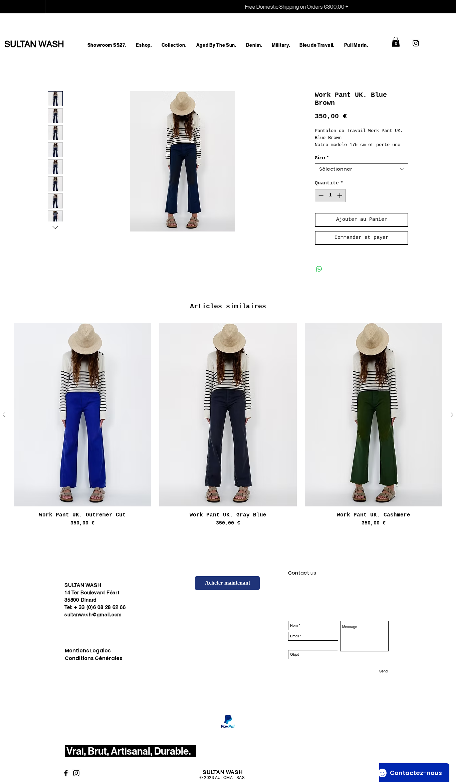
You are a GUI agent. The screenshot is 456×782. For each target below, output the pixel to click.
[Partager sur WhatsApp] (319, 269)
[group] (228, 425)
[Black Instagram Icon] (416, 43)
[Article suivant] (452, 415)
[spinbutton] (330, 195)
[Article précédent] (4, 415)
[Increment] (340, 195)
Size (322, 158)
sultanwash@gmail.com (93, 614)
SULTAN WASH (223, 778)
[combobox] (361, 169)
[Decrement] (320, 195)
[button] (144, 45)
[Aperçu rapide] (82, 414)
